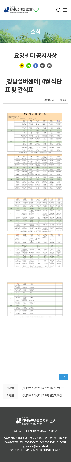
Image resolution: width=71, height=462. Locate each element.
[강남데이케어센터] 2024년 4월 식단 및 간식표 (44, 388)
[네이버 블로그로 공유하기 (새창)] (28, 65)
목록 (63, 377)
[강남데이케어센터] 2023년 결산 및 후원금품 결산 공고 (45, 395)
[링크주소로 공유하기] (42, 65)
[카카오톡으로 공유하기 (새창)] (21, 65)
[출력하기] (49, 65)
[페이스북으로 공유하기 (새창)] (35, 65)
